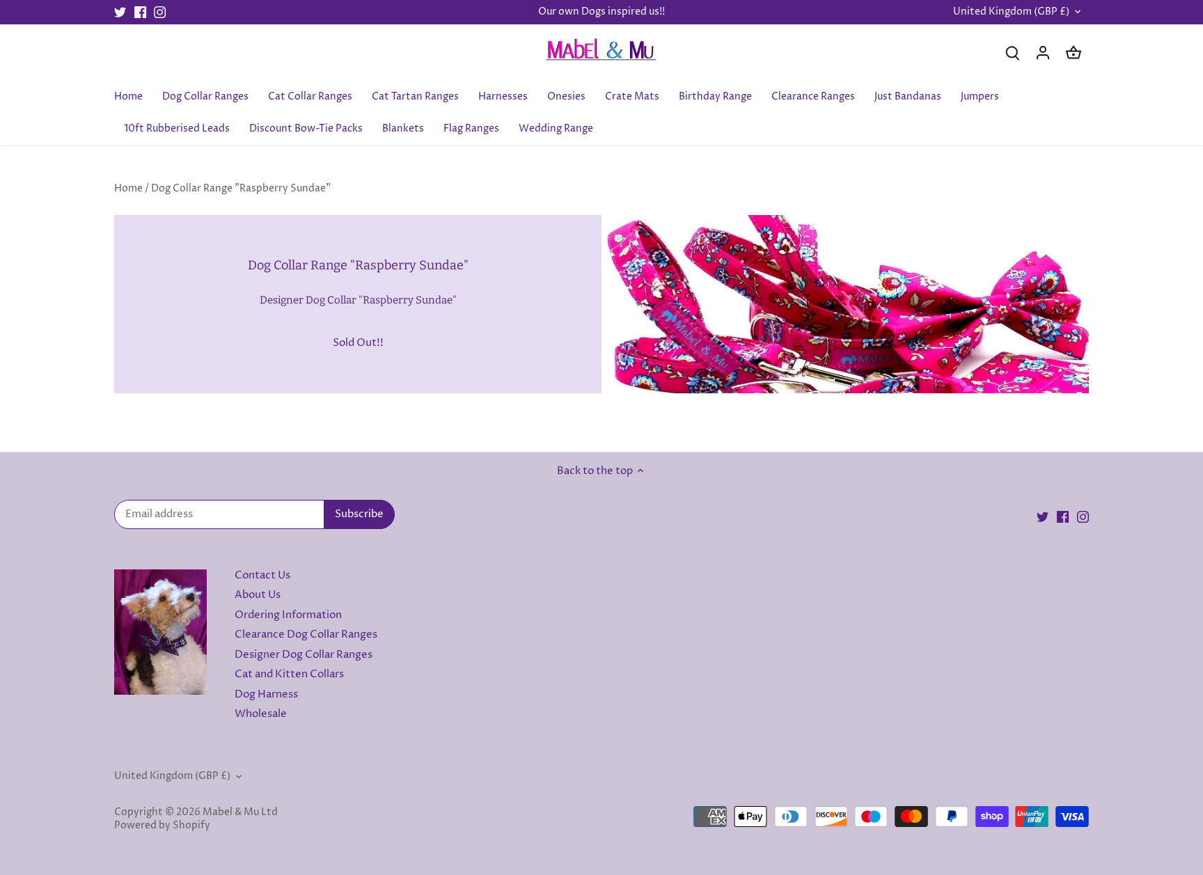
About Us (258, 595)
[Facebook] (140, 12)
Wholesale (261, 714)
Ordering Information (288, 615)
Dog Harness (266, 694)
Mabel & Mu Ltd (240, 812)
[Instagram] (160, 12)
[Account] (1043, 52)
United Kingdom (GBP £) (1011, 12)
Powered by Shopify (162, 825)
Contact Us (262, 575)
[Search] (1012, 52)
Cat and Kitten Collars (289, 674)
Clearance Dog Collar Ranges (306, 634)
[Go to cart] (1073, 52)
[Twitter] (120, 12)
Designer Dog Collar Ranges (303, 654)
